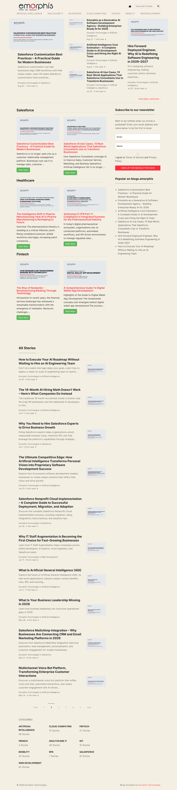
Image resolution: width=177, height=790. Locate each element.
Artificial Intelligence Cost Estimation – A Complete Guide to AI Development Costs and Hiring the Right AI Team (104, 50)
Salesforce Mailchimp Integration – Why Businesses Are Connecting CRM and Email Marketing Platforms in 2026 (50, 634)
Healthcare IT (55, 13)
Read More (23, 170)
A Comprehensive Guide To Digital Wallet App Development (84, 289)
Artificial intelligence (29, 13)
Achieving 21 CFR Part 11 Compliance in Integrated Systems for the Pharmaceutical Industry (84, 217)
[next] (80, 707)
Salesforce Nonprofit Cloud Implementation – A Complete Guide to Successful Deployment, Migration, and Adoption (50, 502)
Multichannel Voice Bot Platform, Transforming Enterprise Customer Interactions (44, 671)
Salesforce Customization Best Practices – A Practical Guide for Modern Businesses (40, 58)
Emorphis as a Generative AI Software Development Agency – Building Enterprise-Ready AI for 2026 (104, 24)
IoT (81, 741)
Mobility (130, 13)
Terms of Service (135, 157)
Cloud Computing (96, 13)
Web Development (150, 13)
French (23, 741)
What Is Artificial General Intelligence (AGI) (50, 570)
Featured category (149, 99)
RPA (51, 751)
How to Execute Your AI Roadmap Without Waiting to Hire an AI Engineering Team (136, 250)
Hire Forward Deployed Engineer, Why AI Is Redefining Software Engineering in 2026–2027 (143, 53)
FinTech (116, 13)
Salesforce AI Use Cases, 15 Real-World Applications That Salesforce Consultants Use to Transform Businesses (105, 76)
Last (89, 707)
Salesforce (74, 13)
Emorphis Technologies (28, 83)
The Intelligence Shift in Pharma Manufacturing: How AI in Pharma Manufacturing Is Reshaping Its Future (36, 218)
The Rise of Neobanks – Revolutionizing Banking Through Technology (36, 290)
